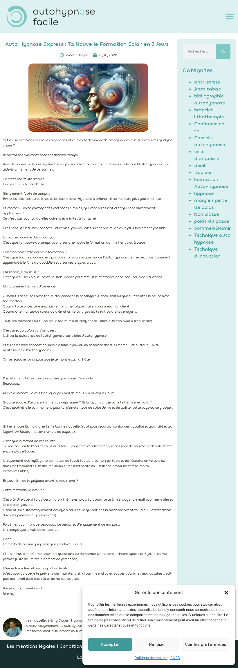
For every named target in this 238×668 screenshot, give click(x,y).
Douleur (203, 172)
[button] (226, 592)
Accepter (110, 644)
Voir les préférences (205, 644)
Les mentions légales (31, 646)
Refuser (157, 644)
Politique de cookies (151, 658)
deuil (199, 165)
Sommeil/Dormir (212, 228)
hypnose (204, 193)
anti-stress (207, 82)
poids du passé (211, 221)
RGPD (175, 658)
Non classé (206, 214)
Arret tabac (207, 89)
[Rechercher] (223, 51)
